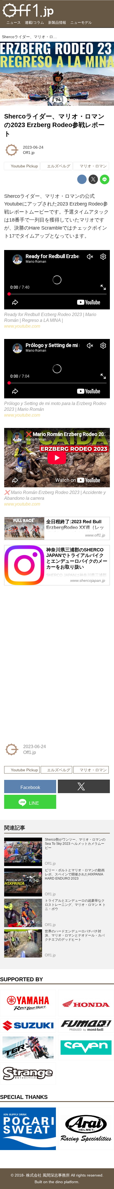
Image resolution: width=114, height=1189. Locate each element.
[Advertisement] (45, 624)
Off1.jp (29, 152)
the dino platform (63, 1182)
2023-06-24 (33, 147)
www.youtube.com (22, 325)
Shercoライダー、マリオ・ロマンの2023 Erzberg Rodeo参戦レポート (54, 125)
